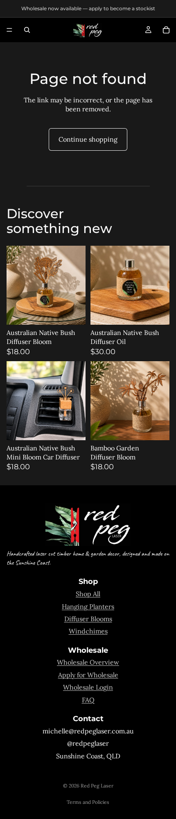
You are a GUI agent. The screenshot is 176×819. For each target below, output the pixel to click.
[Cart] (166, 30)
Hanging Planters (88, 606)
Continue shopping (88, 139)
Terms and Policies (88, 802)
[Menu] (9, 29)
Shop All (88, 594)
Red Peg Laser (97, 786)
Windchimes (88, 631)
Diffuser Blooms (88, 619)
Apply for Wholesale (88, 675)
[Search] (27, 30)
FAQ (88, 700)
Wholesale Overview (88, 662)
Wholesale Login (88, 687)
